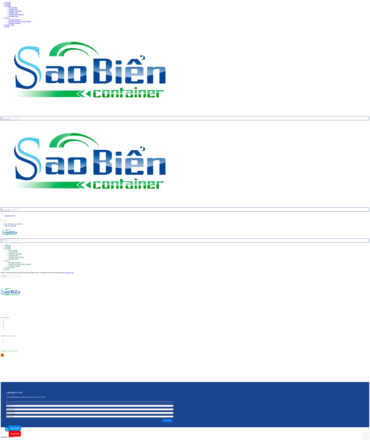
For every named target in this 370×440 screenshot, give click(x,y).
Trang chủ (8, 2)
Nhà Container (12, 7)
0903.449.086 (15, 428)
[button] (1, 219)
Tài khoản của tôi (10, 215)
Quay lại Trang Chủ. (67, 272)
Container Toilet (13, 16)
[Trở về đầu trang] (1, 428)
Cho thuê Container (14, 20)
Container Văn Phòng (15, 11)
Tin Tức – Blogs (10, 25)
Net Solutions (202, 380)
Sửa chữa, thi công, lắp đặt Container (19, 21)
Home (6, 321)
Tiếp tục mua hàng (10, 226)
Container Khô (13, 9)
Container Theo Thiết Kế (16, 14)
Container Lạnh (13, 13)
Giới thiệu (8, 4)
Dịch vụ (7, 18)
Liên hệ (7, 26)
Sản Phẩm (8, 6)
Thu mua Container (14, 23)
